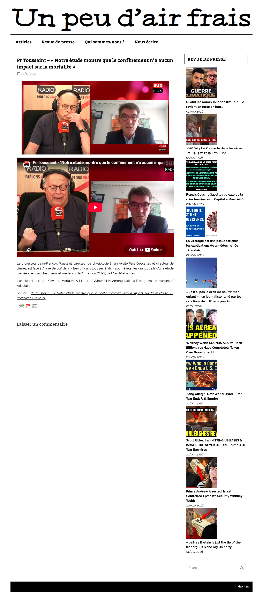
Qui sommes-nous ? (105, 41)
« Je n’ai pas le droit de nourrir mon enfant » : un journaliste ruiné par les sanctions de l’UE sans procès (213, 296)
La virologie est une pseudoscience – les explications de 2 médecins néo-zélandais (213, 245)
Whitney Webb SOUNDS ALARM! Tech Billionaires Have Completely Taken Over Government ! (214, 347)
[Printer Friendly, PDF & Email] (28, 306)
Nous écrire (146, 41)
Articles (23, 41)
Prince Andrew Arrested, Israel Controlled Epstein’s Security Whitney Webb (214, 496)
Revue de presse (58, 41)
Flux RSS (243, 586)
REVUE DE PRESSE (207, 59)
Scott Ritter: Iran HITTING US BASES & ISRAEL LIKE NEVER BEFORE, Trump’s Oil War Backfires (216, 445)
